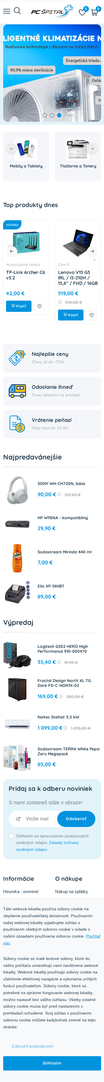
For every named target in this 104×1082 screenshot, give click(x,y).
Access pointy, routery (23, 265)
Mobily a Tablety (26, 166)
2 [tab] (52, 115)
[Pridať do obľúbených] (39, 306)
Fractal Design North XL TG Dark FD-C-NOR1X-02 (64, 683)
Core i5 (64, 265)
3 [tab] (59, 115)
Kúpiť (20, 306)
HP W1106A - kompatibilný (63, 517)
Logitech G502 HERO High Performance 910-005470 (63, 649)
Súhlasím (52, 1063)
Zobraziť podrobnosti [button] (32, 1046)
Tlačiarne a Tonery (78, 166)
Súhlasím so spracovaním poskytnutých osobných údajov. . (52, 843)
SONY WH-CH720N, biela (61, 483)
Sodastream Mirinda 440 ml (65, 551)
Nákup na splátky (71, 891)
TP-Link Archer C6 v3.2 (25, 275)
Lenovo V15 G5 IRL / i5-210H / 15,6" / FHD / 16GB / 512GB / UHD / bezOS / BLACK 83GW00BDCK (78, 286)
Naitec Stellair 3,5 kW (58, 717)
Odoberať (76, 818)
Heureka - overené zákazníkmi (20, 895)
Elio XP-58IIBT (51, 586)
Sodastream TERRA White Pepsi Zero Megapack (69, 751)
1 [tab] (45, 115)
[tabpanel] (52, 73)
